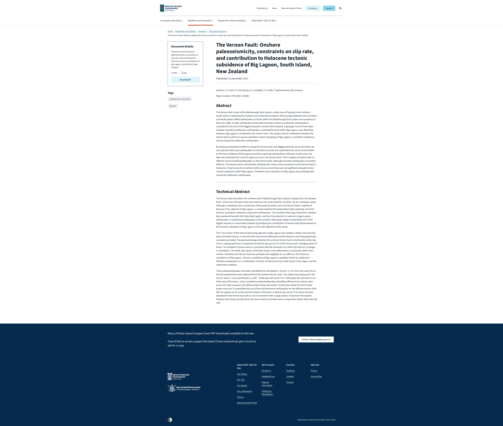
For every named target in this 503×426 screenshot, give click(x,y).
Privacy (314, 370)
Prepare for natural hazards (231, 20)
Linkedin (290, 376)
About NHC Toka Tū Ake (263, 20)
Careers (329, 8)
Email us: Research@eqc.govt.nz (316, 339)
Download (184, 79)
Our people (242, 385)
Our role (240, 379)
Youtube (290, 382)
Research (202, 31)
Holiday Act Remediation (267, 393)
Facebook (290, 370)
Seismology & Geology (180, 99)
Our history (242, 374)
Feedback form (268, 376)
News (274, 8)
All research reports (217, 31)
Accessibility (316, 376)
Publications (262, 8)
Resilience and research (199, 20)
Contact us (312, 8)
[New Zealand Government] (184, 390)
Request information (267, 384)
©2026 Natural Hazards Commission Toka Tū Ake (316, 420)
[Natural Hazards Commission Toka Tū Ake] (171, 8)
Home (170, 31)
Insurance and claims (171, 20)
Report (173, 106)
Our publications (244, 391)
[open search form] (340, 8)
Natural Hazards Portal (291, 8)
